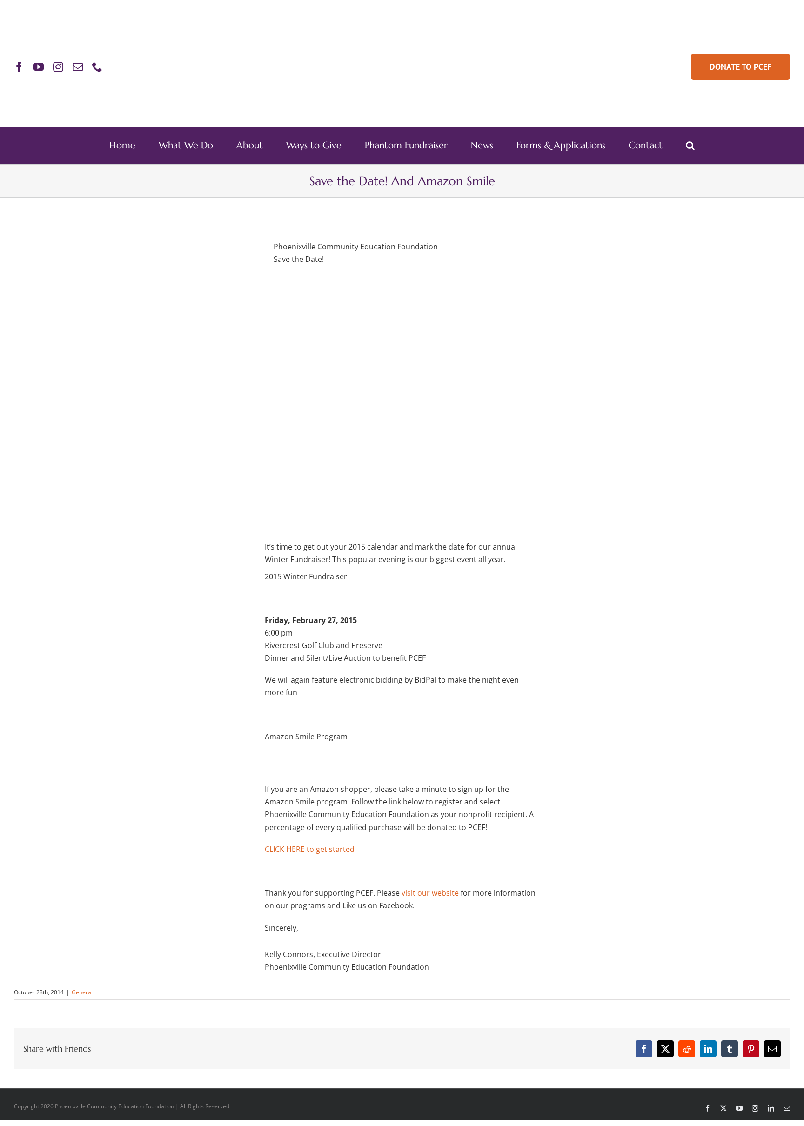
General (82, 992)
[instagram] (58, 67)
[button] (690, 145)
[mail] (78, 67)
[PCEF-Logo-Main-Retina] (402, 36)
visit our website (430, 893)
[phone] (97, 67)
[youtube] (39, 67)
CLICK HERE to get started (310, 849)
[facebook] (19, 67)
